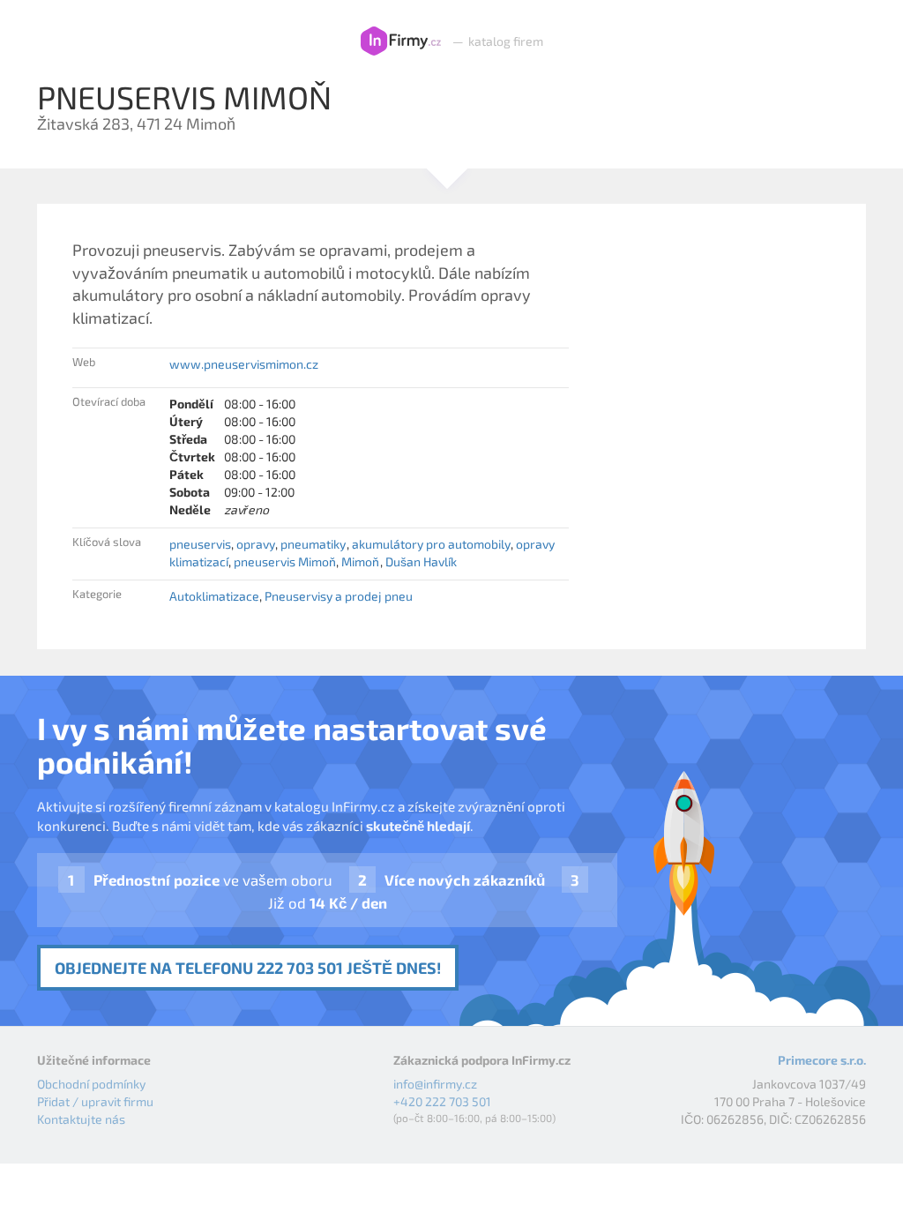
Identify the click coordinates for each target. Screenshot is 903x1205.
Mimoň (360, 561)
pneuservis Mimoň (285, 561)
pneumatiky (313, 543)
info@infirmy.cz (435, 1083)
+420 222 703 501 (442, 1101)
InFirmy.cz (401, 41)
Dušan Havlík (421, 561)
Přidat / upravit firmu (95, 1101)
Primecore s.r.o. (822, 1059)
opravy (255, 543)
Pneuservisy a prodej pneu (339, 595)
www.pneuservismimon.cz (243, 363)
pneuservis (200, 543)
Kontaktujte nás (81, 1118)
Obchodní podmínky (91, 1083)
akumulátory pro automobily (431, 543)
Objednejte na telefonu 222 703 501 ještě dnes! (248, 967)
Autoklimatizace (214, 595)
